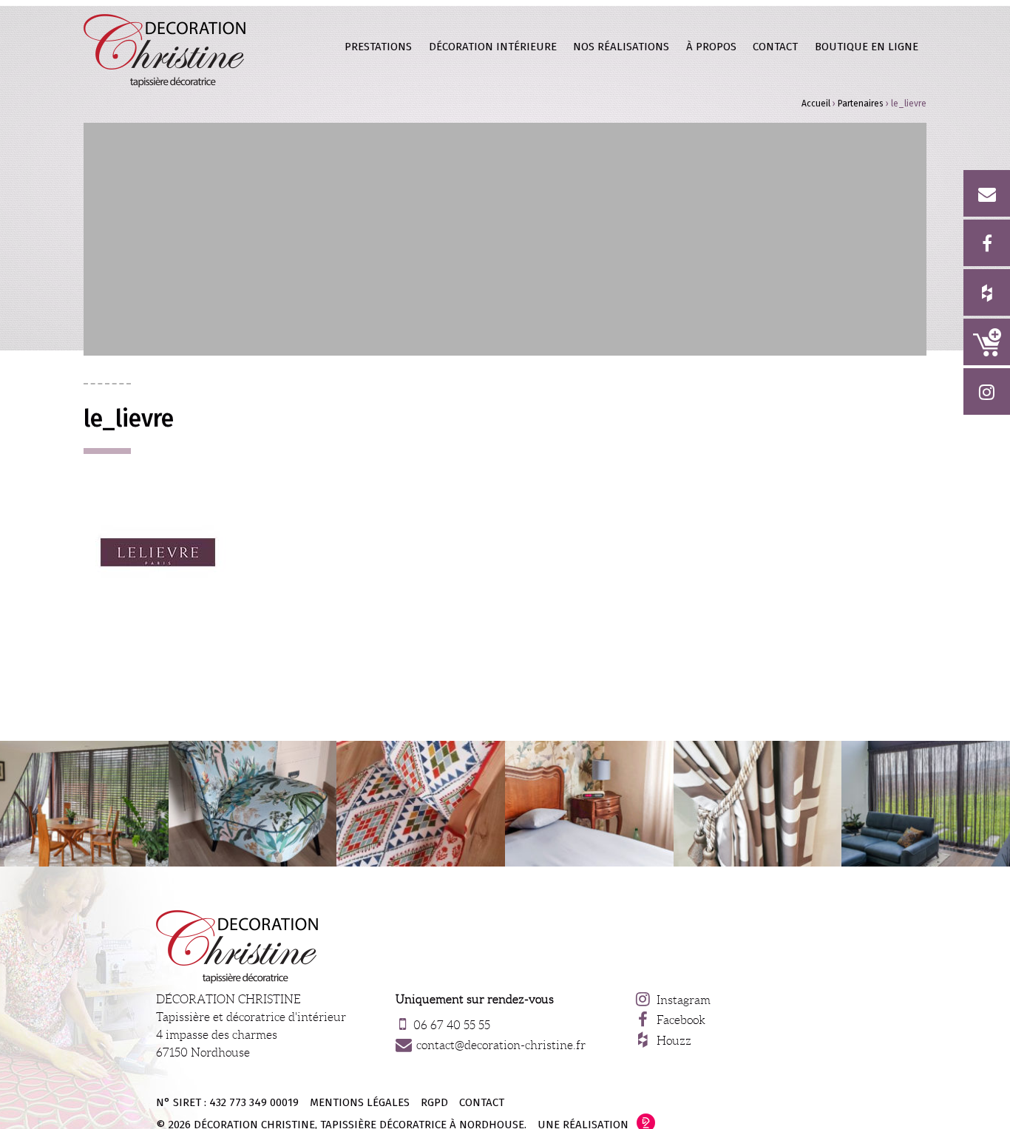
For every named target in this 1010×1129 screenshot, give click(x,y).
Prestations (378, 46)
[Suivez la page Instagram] (986, 391)
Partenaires (861, 103)
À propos (711, 46)
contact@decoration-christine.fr (501, 1045)
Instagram (684, 1000)
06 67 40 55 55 (451, 1025)
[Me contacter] (986, 193)
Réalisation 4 (420, 804)
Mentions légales (360, 1102)
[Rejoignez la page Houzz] (986, 292)
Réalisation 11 (253, 804)
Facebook (681, 1020)
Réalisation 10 (925, 804)
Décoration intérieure (493, 46)
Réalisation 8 (589, 804)
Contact (775, 46)
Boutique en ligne (986, 342)
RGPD (434, 1102)
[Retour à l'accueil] (165, 50)
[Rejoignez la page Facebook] (986, 243)
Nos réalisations (621, 46)
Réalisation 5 (758, 804)
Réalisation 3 (84, 804)
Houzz (674, 1040)
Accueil (815, 103)
